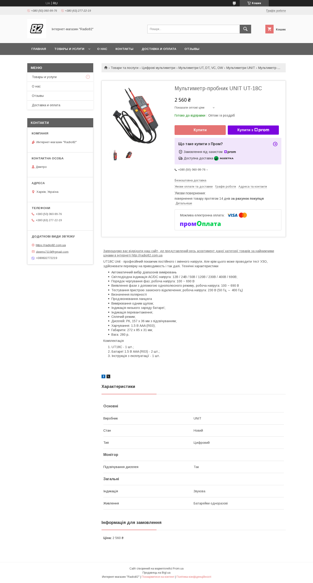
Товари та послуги (124, 68)
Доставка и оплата (159, 49)
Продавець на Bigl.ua (156, 572)
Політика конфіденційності (193, 576)
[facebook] (103, 377)
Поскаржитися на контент (158, 576)
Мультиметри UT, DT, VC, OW (200, 68)
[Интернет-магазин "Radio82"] (36, 37)
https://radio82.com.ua (51, 245)
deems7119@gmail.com (52, 251)
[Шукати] (245, 29)
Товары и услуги (69, 49)
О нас (102, 49)
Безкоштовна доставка (190, 180)
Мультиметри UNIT (240, 68)
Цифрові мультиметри (158, 68)
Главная (38, 49)
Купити (200, 130)
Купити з (245, 130)
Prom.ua (178, 568)
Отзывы (191, 49)
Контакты (124, 49)
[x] (108, 377)
